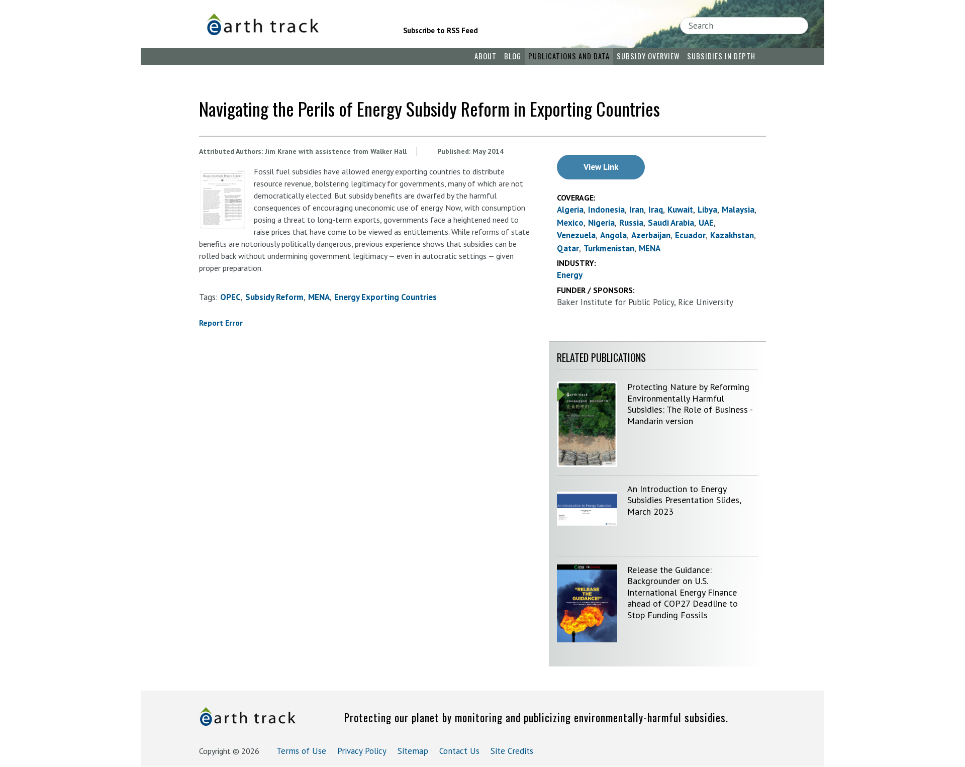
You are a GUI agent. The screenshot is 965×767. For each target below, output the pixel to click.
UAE (706, 222)
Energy (570, 274)
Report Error (221, 323)
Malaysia (738, 209)
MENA (319, 297)
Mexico (570, 222)
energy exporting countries (385, 297)
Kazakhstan (732, 235)
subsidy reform (274, 297)
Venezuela (576, 235)
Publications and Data (569, 56)
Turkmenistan (609, 248)
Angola (613, 235)
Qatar (568, 248)
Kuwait (680, 209)
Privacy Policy (362, 750)
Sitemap (413, 750)
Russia (631, 222)
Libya (707, 209)
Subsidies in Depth (721, 56)
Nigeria (601, 222)
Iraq (655, 209)
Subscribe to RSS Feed (440, 30)
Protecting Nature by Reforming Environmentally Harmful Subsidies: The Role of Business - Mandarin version (689, 404)
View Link (601, 166)
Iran (636, 209)
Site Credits (512, 750)
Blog (512, 56)
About (485, 56)
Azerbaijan (650, 235)
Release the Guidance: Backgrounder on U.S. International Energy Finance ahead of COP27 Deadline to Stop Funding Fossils (682, 592)
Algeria (570, 209)
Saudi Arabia (671, 222)
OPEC (230, 297)
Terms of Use (301, 750)
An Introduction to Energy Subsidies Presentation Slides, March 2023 (684, 500)
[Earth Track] (290, 24)
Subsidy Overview (648, 56)
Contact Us (459, 750)
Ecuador (690, 235)
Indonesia (606, 209)
